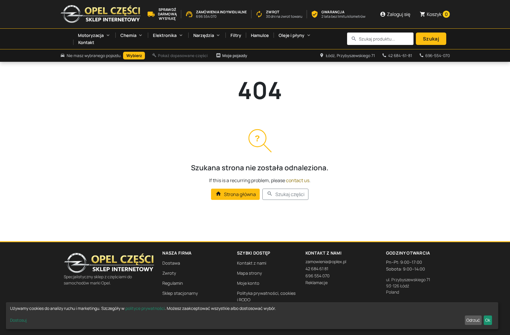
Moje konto (248, 283)
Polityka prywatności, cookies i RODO (266, 296)
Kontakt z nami (251, 263)
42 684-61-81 (397, 55)
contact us (297, 180)
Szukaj (431, 38)
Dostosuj (18, 320)
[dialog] (252, 315)
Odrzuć (473, 320)
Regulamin (172, 283)
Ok (487, 320)
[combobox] (380, 39)
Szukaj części (285, 194)
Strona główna (235, 194)
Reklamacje (316, 282)
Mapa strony (249, 273)
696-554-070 (434, 55)
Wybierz (134, 55)
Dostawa (171, 263)
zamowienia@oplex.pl (325, 261)
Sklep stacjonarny (180, 293)
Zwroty (169, 273)
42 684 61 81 (316, 268)
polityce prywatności (145, 308)
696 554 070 (317, 276)
